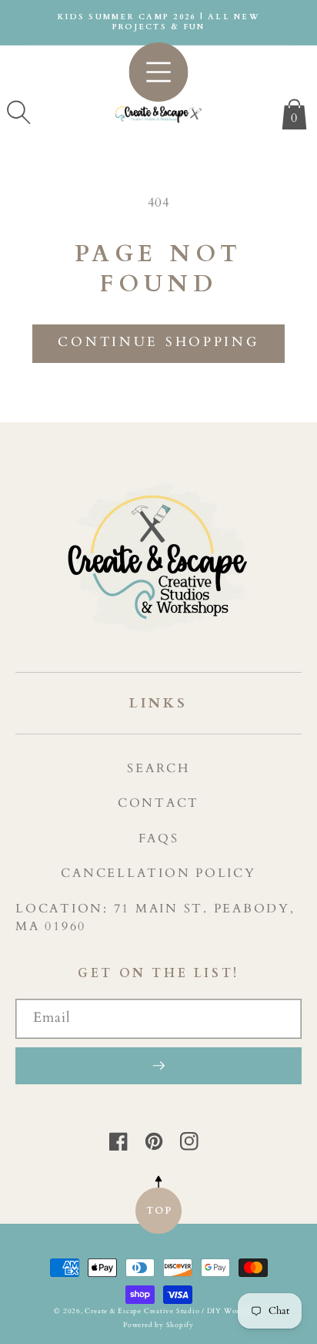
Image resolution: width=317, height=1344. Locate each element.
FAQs (158, 838)
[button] (18, 112)
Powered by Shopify (158, 1324)
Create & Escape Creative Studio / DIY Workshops (173, 1310)
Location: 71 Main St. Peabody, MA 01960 (155, 918)
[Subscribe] (158, 1065)
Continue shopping (158, 342)
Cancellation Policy (158, 873)
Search (158, 768)
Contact (158, 803)
